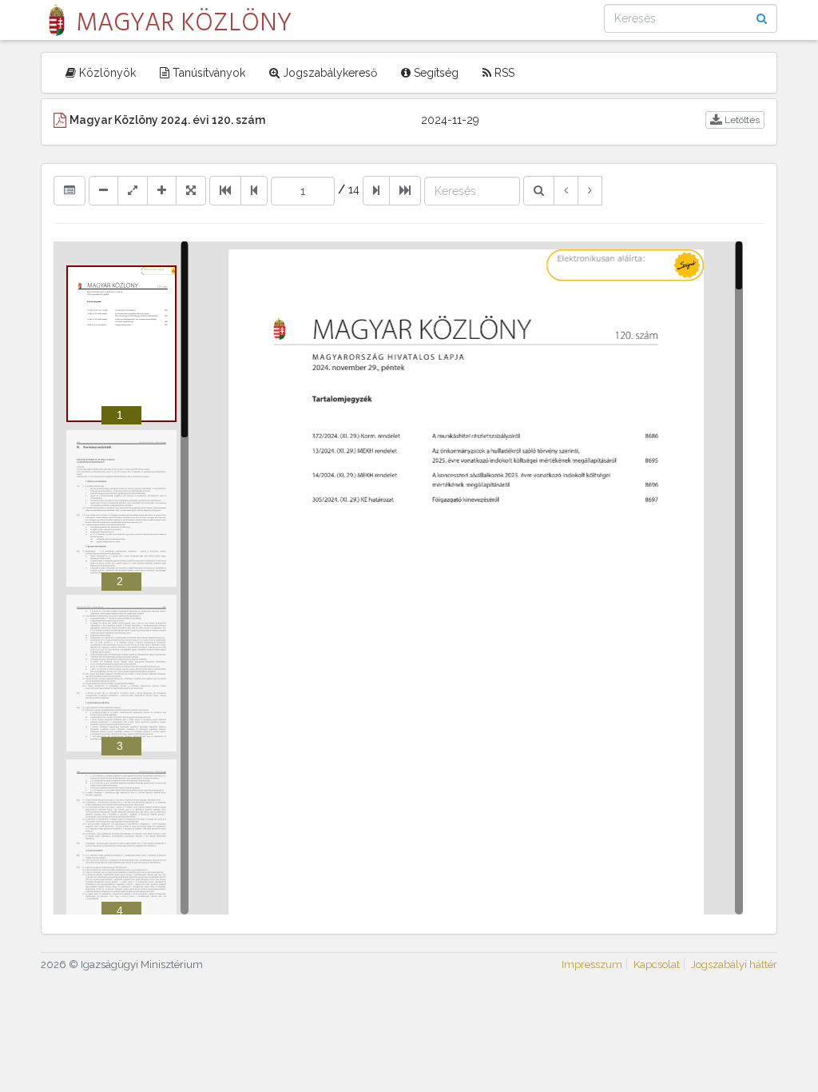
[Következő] (590, 190)
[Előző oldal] (254, 190)
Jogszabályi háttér (734, 964)
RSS (502, 72)
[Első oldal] (225, 190)
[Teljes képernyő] (191, 190)
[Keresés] (538, 190)
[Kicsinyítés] (103, 190)
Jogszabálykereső (328, 72)
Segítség (435, 72)
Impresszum (592, 964)
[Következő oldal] (376, 190)
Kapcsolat (656, 964)
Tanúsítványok (207, 72)
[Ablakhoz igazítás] (132, 190)
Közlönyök (106, 72)
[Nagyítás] (162, 190)
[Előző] (566, 190)
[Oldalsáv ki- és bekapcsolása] (69, 190)
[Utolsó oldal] (405, 190)
